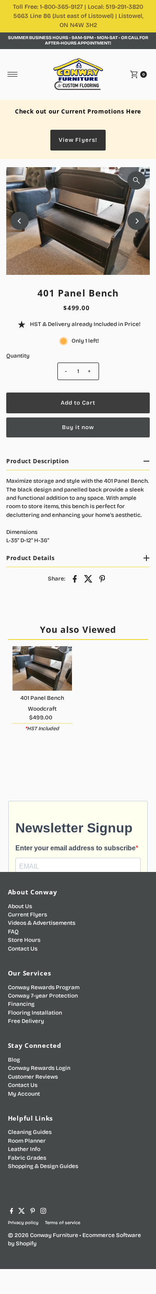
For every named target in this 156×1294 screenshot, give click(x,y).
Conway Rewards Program (43, 987)
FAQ (13, 931)
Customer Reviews (33, 1076)
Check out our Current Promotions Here (78, 111)
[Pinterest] (32, 1212)
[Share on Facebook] (75, 578)
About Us (20, 906)
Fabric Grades (27, 1157)
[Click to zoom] (136, 180)
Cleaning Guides (30, 1132)
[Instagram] (43, 1212)
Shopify (26, 1243)
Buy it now (78, 427)
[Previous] (19, 221)
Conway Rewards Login (39, 1068)
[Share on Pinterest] (102, 578)
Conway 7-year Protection (43, 995)
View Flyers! (78, 139)
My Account (24, 1093)
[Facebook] (11, 1212)
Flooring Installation (35, 1012)
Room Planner (27, 1140)
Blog (14, 1059)
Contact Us (22, 948)
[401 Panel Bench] (42, 668)
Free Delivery (26, 1021)
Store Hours (24, 939)
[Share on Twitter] (88, 578)
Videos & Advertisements (41, 922)
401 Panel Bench (42, 697)
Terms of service (62, 1222)
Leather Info (24, 1149)
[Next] (136, 221)
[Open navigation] (12, 74)
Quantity (18, 355)
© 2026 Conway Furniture (43, 1235)
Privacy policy (23, 1222)
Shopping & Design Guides (43, 1166)
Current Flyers (27, 914)
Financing (21, 1004)
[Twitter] (21, 1212)
